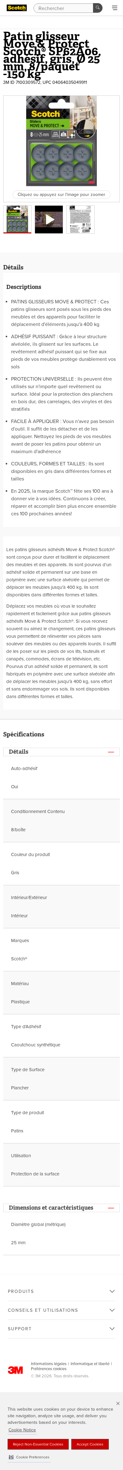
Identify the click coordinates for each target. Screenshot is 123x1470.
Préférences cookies (49, 1368)
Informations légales (49, 1363)
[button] (29, 1457)
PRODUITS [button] (21, 1291)
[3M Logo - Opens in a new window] (17, 8)
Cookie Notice (22, 1430)
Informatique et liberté (90, 1363)
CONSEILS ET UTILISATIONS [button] (43, 1310)
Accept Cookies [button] (90, 1444)
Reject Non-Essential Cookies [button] (38, 1444)
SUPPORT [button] (20, 1329)
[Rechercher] (97, 8)
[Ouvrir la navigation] (114, 8)
